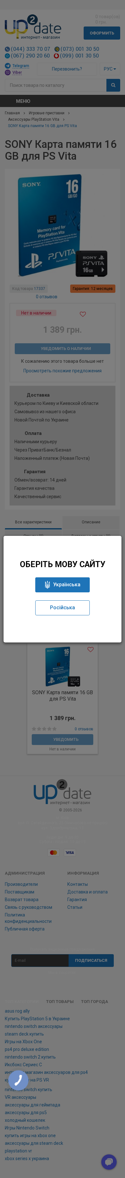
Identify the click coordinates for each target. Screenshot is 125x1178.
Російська (62, 607)
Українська (66, 584)
